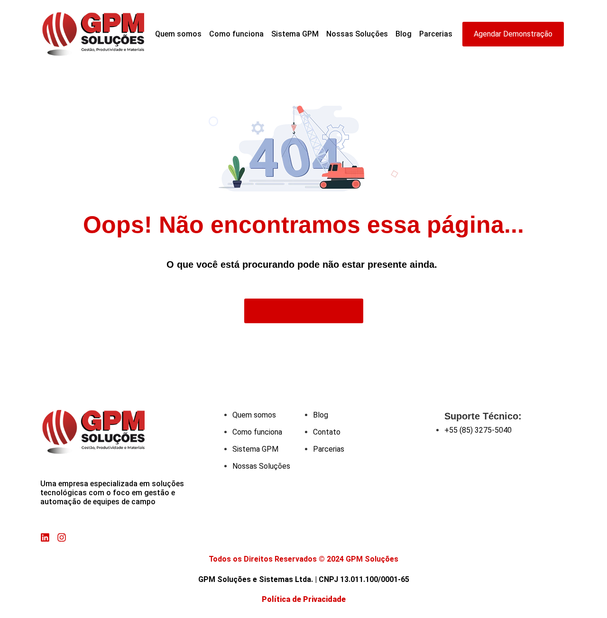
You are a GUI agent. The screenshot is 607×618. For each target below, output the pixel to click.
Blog (403, 33)
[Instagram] (61, 537)
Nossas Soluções (357, 33)
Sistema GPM (295, 33)
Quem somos (178, 33)
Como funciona (236, 33)
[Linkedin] (45, 537)
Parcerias (435, 33)
